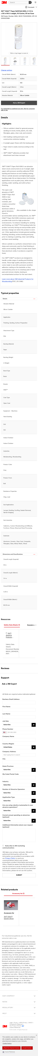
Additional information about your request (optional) (17, 826)
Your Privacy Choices (15, 1025)
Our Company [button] (8, 996)
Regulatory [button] (7, 1007)
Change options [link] (6, 70)
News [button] (4, 1002)
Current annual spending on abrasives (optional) (16, 816)
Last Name (6, 714)
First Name (6, 706)
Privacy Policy (10, 858)
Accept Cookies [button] (27, 1048)
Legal (11, 1022)
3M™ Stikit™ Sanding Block (9, 918)
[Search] (30, 2)
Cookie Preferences (15, 1027)
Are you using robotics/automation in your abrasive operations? (17, 806)
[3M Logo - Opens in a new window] (4, 2)
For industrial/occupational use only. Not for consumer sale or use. (18, 109)
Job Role (5, 721)
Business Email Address (11, 699)
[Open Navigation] (35, 2)
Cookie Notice (7, 1043)
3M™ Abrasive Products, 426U (9, 635)
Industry (5, 781)
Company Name (8, 736)
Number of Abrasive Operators (13, 789)
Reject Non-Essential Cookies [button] (11, 1048)
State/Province (7, 766)
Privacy (16, 1022)
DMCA (30, 1022)
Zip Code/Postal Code (10, 774)
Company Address (9, 751)
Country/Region (8, 744)
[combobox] (5, 732)
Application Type (8, 797)
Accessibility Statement (16, 1024)
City (3, 759)
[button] (8, 1052)
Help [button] (4, 1013)
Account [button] (31, 7)
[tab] (12, 625)
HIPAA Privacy (23, 1022)
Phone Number (7, 729)
